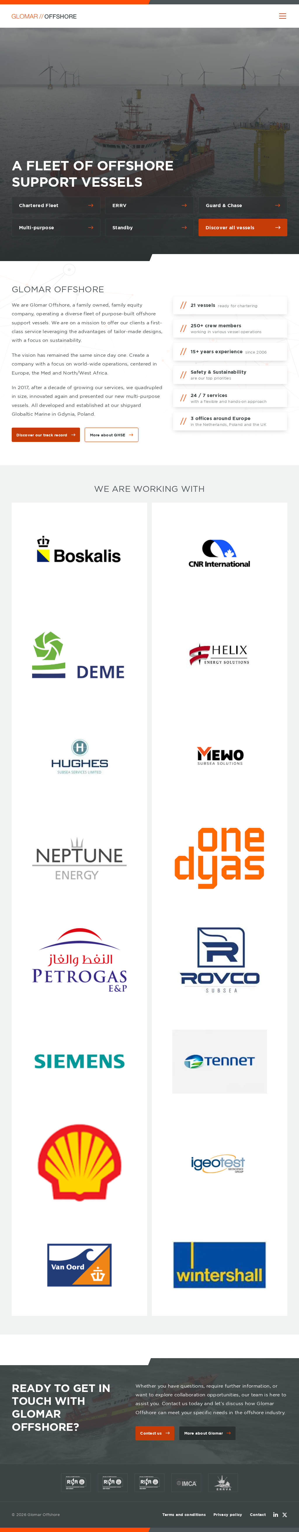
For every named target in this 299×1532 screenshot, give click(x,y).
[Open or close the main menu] (282, 16)
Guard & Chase (224, 205)
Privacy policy (227, 1514)
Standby (122, 227)
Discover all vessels (230, 227)
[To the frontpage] (44, 16)
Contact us (151, 1433)
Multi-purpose (36, 227)
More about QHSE (108, 435)
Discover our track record (41, 435)
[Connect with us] (275, 1514)
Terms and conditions (184, 1514)
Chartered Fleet (39, 205)
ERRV (119, 205)
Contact (258, 1514)
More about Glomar (203, 1433)
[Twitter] (284, 1514)
